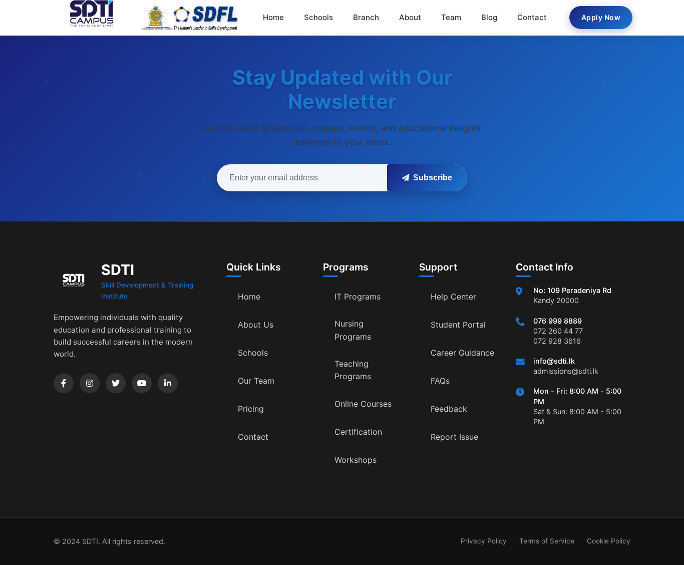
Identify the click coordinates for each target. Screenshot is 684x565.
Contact (253, 437)
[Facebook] (64, 383)
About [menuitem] (410, 17)
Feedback (449, 409)
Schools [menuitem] (318, 17)
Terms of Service (546, 541)
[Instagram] (90, 383)
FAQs (440, 381)
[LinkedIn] (168, 383)
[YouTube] (142, 383)
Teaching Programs (352, 370)
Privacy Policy (484, 541)
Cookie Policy (608, 541)
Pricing (251, 409)
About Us (255, 325)
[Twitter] (116, 383)
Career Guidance (462, 353)
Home (249, 297)
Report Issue (454, 437)
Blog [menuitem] (489, 17)
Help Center (453, 297)
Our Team (256, 381)
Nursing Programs (352, 330)
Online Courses (363, 404)
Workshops (355, 460)
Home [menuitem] (273, 17)
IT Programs (357, 297)
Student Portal (458, 325)
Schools (253, 353)
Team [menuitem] (451, 17)
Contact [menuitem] (532, 17)
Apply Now (601, 17)
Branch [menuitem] (366, 17)
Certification (358, 432)
